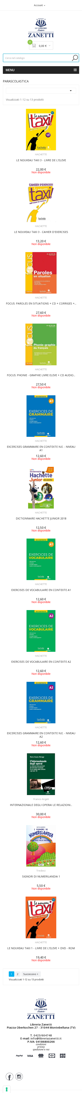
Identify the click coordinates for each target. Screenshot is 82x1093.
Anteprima (30, 152)
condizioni (41, 1044)
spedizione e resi (41, 1049)
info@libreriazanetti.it (46, 1038)
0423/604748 (43, 1035)
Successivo (31, 974)
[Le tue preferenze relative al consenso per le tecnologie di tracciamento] (6, 1089)
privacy (41, 1047)
